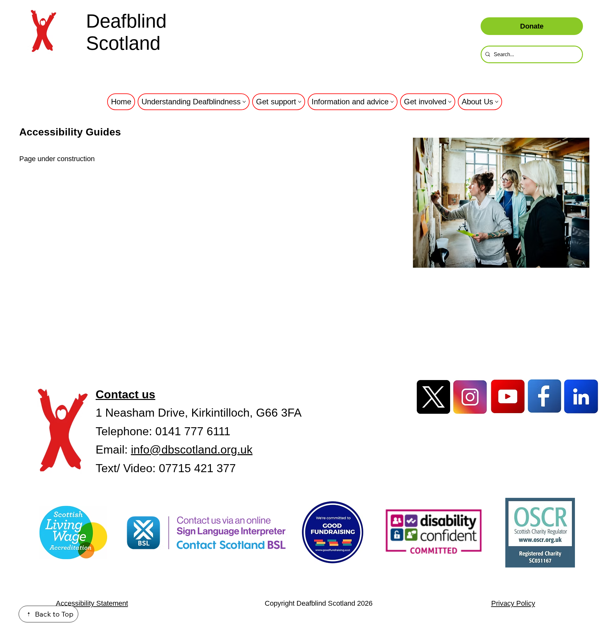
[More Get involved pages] (449, 101)
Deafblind (126, 21)
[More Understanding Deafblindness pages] (244, 101)
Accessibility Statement (92, 603)
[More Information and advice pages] (392, 101)
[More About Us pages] (496, 101)
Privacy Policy (513, 603)
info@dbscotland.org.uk (191, 449)
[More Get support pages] (299, 101)
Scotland (123, 43)
